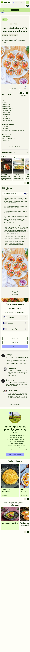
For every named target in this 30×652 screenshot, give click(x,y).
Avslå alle (15, 338)
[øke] (27, 93)
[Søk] (2, 6)
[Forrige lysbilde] (25, 183)
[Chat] (27, 6)
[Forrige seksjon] (2, 10)
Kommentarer (24, 10)
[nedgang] (20, 93)
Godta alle (15, 346)
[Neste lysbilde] (28, 183)
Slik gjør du (15, 10)
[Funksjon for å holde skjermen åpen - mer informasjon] (18, 194)
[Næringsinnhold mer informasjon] (15, 152)
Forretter (5, 19)
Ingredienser (5, 10)
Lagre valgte (15, 342)
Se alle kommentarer (15, 404)
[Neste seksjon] (28, 10)
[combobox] (13, 6)
